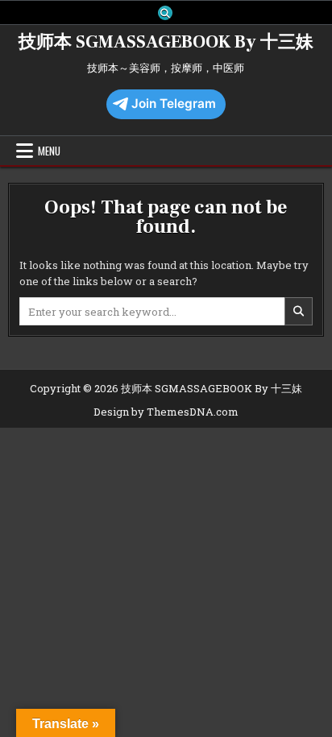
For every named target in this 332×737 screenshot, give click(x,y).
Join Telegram (173, 103)
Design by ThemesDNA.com (166, 411)
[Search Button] (165, 13)
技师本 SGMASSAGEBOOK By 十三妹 (166, 42)
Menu (49, 151)
